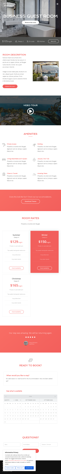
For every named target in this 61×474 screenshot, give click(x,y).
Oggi (30, 396)
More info (53, 41)
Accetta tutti (29, 468)
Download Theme (30, 201)
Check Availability (16, 268)
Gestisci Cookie (10, 468)
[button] (35, 71)
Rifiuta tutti (20, 468)
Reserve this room (30, 22)
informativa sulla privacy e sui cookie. (17, 460)
